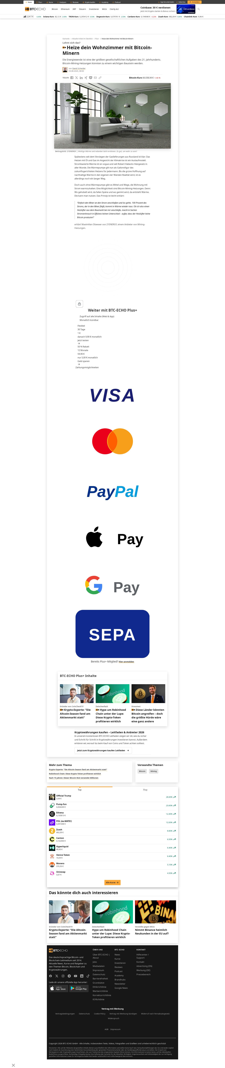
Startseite (66, 39)
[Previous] (3, 1063)
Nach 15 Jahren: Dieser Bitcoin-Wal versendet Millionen (73, 778)
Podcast (119, 971)
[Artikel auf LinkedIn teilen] (81, 77)
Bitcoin (55, 9)
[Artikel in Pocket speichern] (90, 77)
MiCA (104, 9)
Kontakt (140, 961)
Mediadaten (99, 966)
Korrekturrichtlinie (102, 995)
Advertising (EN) (144, 966)
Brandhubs (120, 979)
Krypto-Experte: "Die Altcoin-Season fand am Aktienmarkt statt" (78, 769)
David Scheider (79, 68)
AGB (106, 1029)
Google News (121, 988)
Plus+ (97, 39)
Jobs (95, 961)
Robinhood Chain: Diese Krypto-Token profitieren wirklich (75, 773)
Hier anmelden (126, 661)
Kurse (117, 958)
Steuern (82, 9)
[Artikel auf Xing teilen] (86, 77)
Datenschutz (99, 974)
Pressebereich (143, 974)
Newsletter (120, 983)
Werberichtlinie (100, 991)
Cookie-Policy (99, 1013)
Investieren (94, 9)
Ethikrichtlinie (99, 986)
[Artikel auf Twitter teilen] (76, 77)
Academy (119, 975)
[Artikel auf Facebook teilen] (71, 77)
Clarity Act (114, 9)
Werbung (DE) (143, 970)
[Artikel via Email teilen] (95, 77)
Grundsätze (98, 982)
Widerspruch (113, 1018)
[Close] (13, 1065)
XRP (74, 9)
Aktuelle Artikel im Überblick (82, 39)
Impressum (98, 970)
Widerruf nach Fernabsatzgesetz (155, 1013)
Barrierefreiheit (100, 978)
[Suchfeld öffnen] (198, 9)
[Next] (8, 1063)
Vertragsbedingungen (65, 1013)
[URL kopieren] (100, 77)
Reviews (119, 967)
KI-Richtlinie (98, 999)
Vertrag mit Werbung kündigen (123, 1013)
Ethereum (65, 9)
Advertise (182, 2)
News (117, 954)
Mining (154, 771)
